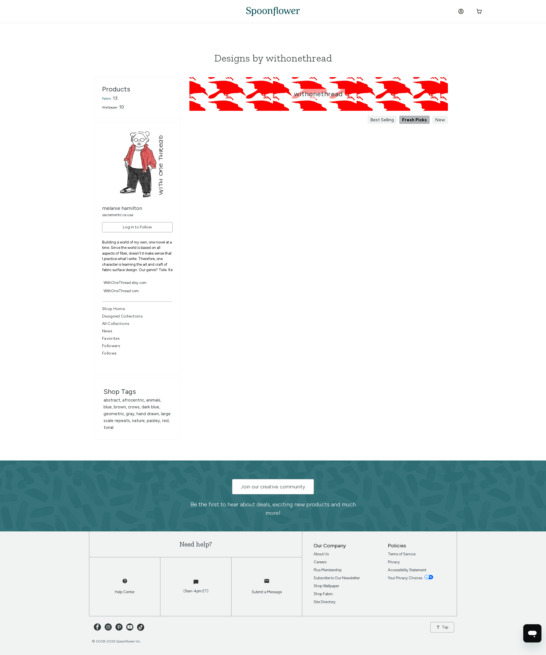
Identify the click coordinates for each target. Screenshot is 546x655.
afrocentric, (134, 400)
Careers (320, 562)
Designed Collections (122, 316)
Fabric (106, 99)
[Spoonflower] (273, 11)
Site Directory (325, 602)
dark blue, (151, 407)
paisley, (154, 420)
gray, (131, 413)
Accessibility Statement (407, 570)
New (440, 119)
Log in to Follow (137, 227)
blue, (109, 407)
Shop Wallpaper (326, 586)
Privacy (394, 562)
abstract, (113, 400)
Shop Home (113, 308)
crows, (135, 407)
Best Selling (382, 119)
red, (165, 420)
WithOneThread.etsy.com (125, 283)
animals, (153, 400)
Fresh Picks (414, 119)
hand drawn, (148, 413)
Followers (111, 345)
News (107, 331)
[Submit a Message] (267, 583)
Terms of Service (401, 554)
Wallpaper (109, 107)
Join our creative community (273, 487)
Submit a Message (267, 592)
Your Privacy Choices (405, 578)
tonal (108, 427)
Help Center (125, 592)
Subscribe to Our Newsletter (337, 578)
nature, (139, 420)
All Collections (115, 323)
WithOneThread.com (121, 291)
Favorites (111, 338)
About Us (321, 554)
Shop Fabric (323, 594)
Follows (109, 353)
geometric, (115, 413)
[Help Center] (125, 583)
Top (445, 627)
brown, (121, 407)
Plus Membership (328, 570)
